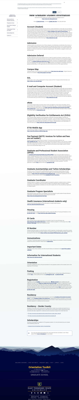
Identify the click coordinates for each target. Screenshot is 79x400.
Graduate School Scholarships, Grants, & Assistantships (39, 326)
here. (37, 162)
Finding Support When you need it (11, 30)
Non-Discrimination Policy (43, 397)
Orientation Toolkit (39, 367)
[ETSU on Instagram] (37, 393)
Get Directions (45, 370)
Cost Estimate (33, 362)
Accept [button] (54, 12)
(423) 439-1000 (36, 396)
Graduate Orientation (12, 15)
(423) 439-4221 (41, 21)
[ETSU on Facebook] (31, 393)
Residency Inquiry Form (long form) (42, 298)
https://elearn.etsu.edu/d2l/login (34, 81)
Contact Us (9, 35)
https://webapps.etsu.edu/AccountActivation (58, 31)
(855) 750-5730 (53, 21)
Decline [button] (59, 12)
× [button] (64, 2)
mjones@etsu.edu (41, 110)
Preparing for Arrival (10, 22)
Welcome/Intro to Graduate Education (10, 20)
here (60, 287)
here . (32, 274)
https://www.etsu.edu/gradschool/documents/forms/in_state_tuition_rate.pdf (45, 313)
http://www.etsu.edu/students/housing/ (47, 213)
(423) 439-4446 (31, 213)
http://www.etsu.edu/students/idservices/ (36, 221)
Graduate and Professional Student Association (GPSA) (41, 154)
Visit (52, 362)
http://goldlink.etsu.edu (32, 141)
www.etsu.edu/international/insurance (35, 204)
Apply (57, 362)
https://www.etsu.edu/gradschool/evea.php (46, 122)
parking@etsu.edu (50, 274)
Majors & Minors (21, 362)
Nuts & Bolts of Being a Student (11, 26)
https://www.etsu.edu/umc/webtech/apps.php (37, 131)
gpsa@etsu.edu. (50, 162)
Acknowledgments (10, 32)
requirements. (50, 241)
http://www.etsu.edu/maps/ (57, 71)
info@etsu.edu (45, 396)
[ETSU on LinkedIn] (40, 393)
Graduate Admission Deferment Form (41, 61)
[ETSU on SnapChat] (47, 393)
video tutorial (55, 281)
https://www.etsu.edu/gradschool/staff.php (37, 196)
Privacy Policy (33, 397)
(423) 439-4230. (31, 289)
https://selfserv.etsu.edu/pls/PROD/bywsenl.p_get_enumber (54, 232)
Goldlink (38, 281)
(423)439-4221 (37, 371)
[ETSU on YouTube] (44, 393)
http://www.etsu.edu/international (34, 257)
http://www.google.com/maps (44, 72)
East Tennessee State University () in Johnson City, (39, 386)
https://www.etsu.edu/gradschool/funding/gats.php (43, 173)
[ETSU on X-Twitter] (34, 393)
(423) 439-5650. (60, 274)
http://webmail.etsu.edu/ (51, 37)
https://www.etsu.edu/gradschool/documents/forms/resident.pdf (42, 315)
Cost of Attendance (41, 334)
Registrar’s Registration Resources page (48, 283)
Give (62, 362)
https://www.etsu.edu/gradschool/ (49, 18)
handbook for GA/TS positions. (53, 174)
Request (44, 362)
